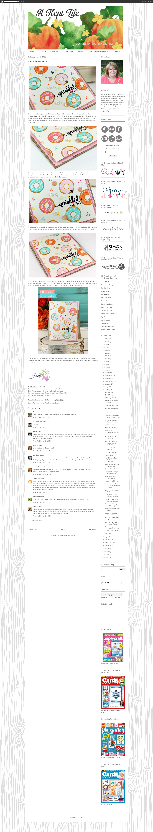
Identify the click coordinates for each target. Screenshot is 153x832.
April (107, 537)
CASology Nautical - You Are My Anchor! (112, 421)
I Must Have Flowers (112, 481)
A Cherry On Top (106, 281)
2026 (105, 339)
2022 (105, 350)
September (109, 381)
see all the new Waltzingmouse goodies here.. (49, 358)
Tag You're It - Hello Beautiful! (111, 437)
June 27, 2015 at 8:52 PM (41, 417)
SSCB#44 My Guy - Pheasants (111, 514)
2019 (105, 359)
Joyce (35, 431)
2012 (105, 554)
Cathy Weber (37, 478)
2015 (105, 370)
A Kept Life (46, 12)
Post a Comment (36, 520)
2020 (105, 356)
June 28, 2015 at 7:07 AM (41, 451)
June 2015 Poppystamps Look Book (112, 432)
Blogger (80, 817)
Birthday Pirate (110, 425)
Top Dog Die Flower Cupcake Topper (111, 523)
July (106, 387)
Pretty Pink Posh (106, 307)
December (109, 373)
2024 (105, 344)
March (107, 539)
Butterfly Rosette (110, 427)
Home (32, 51)
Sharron (36, 506)
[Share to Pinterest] (63, 400)
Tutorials (80, 51)
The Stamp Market (107, 326)
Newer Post (33, 529)
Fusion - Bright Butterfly (110, 448)
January (108, 545)
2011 (105, 557)
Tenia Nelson (37, 421)
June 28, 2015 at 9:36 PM (41, 502)
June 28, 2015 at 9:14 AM (41, 462)
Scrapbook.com (106, 310)
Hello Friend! (109, 413)
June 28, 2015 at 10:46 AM (42, 474)
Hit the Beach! (109, 455)
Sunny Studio (105, 320)
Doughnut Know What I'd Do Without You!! (112, 416)
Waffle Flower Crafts (108, 329)
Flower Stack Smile (111, 469)
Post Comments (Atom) (67, 535)
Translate (117, 597)
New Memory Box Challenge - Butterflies (111, 459)
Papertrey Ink (105, 294)
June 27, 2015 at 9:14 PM (41, 427)
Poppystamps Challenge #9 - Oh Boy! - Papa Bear (112, 528)
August (107, 384)
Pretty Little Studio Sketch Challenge (111, 495)
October (108, 378)
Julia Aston (37, 412)
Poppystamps (105, 301)
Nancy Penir (37, 467)
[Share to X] (59, 400)
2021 (105, 353)
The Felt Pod (105, 323)
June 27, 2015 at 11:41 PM (42, 441)
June (107, 389)
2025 (105, 342)
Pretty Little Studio (107, 304)
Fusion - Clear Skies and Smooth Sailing (112, 500)
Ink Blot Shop (105, 288)
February (108, 542)
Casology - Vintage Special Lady (111, 505)
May (107, 534)
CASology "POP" (110, 398)
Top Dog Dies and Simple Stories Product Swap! (111, 443)
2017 (105, 364)
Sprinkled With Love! (112, 405)
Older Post (92, 529)
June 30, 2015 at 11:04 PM (42, 516)
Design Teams (55, 51)
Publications (69, 51)
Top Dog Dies (109, 392)
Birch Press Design (107, 285)
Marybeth (36, 455)
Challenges (116, 51)
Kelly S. (35, 445)
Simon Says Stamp (107, 313)
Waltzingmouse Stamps (52, 403)
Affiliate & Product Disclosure (98, 51)
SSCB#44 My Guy (111, 452)
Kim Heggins (37, 496)
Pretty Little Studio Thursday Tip (111, 477)
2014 (105, 549)
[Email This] (55, 400)
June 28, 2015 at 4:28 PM (41, 492)
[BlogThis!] (57, 400)
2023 (105, 347)
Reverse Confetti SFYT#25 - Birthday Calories (112, 485)
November (109, 375)
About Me (42, 51)
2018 (105, 361)
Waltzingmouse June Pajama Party (112, 465)
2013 (105, 552)
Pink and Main (106, 297)
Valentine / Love (38, 403)
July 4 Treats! (109, 395)
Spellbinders (105, 317)
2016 (105, 367)
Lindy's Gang (105, 291)
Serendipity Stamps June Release (111, 472)
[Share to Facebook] (61, 400)
